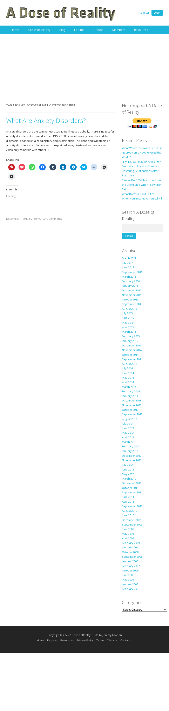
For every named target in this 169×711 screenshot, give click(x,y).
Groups (98, 30)
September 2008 (132, 556)
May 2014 (128, 377)
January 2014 (130, 396)
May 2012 (128, 474)
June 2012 (128, 469)
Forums (79, 30)
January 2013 (130, 451)
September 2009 (132, 524)
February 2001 (131, 589)
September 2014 (132, 359)
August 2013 (129, 419)
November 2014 (132, 350)
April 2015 (128, 327)
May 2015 (128, 322)
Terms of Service (106, 640)
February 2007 (131, 566)
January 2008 (130, 561)
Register (144, 12)
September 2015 (132, 304)
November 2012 (132, 460)
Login (157, 12)
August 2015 (129, 309)
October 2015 (130, 299)
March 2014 (129, 387)
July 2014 (127, 368)
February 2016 (131, 281)
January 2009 (130, 547)
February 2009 (131, 543)
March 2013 (129, 442)
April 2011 (128, 501)
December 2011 (131, 483)
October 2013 (130, 410)
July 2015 (127, 313)
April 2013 (128, 437)
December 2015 (131, 290)
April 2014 (128, 382)
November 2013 (132, 405)
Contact (125, 640)
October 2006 (130, 570)
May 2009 (128, 534)
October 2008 (130, 552)
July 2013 (127, 423)
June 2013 (128, 428)
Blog (62, 30)
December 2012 (131, 456)
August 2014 (129, 364)
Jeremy (37, 219)
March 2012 (129, 478)
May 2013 (128, 432)
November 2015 (132, 295)
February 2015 (131, 336)
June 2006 (128, 575)
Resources (141, 30)
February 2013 (131, 446)
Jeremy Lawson (112, 635)
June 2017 (128, 267)
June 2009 (128, 529)
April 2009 (128, 538)
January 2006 (130, 584)
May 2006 (128, 579)
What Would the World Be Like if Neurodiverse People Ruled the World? (142, 152)
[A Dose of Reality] (61, 20)
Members (118, 30)
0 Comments (54, 219)
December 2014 (131, 345)
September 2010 (132, 506)
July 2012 (127, 465)
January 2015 (130, 341)
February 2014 (131, 391)
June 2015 (128, 318)
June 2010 (128, 515)
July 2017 (127, 263)
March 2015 (129, 331)
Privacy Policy (85, 640)
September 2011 (132, 492)
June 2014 (128, 373)
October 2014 (130, 355)
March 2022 (129, 258)
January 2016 (130, 285)
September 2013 (132, 414)
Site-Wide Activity (39, 30)
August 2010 (129, 511)
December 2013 (131, 400)
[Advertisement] (84, 65)
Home (15, 30)
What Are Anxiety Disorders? (46, 120)
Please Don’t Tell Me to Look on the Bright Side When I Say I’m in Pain (142, 184)
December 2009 (131, 520)
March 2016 (129, 276)
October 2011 (130, 488)
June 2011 (128, 497)
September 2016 (132, 272)
